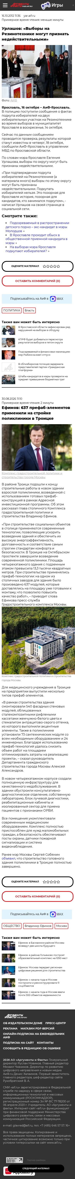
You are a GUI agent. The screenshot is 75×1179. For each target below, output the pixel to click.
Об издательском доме (22, 1023)
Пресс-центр (55, 1023)
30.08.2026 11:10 (12, 399)
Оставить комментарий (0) (37, 281)
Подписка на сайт (18, 1042)
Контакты (45, 1042)
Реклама (10, 1028)
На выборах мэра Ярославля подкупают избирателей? (31, 249)
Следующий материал (35, 1168)
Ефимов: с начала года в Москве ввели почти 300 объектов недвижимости (41, 994)
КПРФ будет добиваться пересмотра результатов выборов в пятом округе (40, 341)
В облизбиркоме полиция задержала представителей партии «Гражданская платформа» (41, 367)
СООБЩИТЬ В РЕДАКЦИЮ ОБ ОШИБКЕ (32, 1048)
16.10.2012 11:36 (11, 16)
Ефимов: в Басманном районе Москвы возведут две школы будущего (41, 944)
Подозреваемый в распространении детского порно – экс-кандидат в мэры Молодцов (37, 227)
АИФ (13, 100)
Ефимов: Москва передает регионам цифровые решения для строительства (41, 969)
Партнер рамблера (36, 1160)
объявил (8, 858)
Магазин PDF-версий (37, 1028)
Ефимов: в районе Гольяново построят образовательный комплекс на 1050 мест (43, 957)
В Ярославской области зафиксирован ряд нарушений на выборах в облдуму (44, 329)
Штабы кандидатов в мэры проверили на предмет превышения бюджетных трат (43, 378)
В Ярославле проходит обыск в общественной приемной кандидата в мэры (37, 239)
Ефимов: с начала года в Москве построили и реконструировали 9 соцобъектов (38, 982)
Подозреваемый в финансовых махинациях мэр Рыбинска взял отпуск (44, 353)
